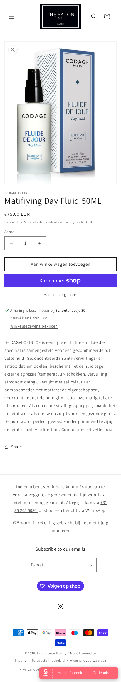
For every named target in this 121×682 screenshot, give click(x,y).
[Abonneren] (89, 565)
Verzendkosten (34, 222)
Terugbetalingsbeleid (48, 660)
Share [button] (16, 446)
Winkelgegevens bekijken (34, 326)
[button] (11, 16)
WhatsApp (95, 510)
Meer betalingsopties (61, 294)
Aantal (9, 231)
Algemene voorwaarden (88, 660)
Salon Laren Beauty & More (57, 653)
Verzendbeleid (34, 669)
